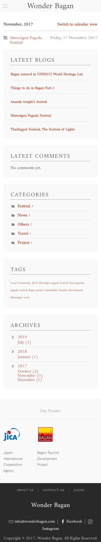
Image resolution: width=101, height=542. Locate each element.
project (40, 290)
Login (79, 490)
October (28, 372)
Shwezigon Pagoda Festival (31, 115)
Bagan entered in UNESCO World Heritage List (47, 74)
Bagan (31, 290)
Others (23, 224)
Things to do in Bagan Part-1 (33, 88)
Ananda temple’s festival (29, 102)
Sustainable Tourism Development (64, 290)
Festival (24, 206)
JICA (35, 283)
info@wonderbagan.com (35, 521)
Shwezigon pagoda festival (53, 283)
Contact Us (53, 490)
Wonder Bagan (50, 505)
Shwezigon (16, 297)
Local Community (21, 283)
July (24, 343)
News (22, 215)
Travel (23, 233)
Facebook (74, 521)
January (28, 357)
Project (23, 242)
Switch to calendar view (77, 24)
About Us (25, 490)
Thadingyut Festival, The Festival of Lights (43, 129)
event (26, 297)
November (30, 376)
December (30, 380)
